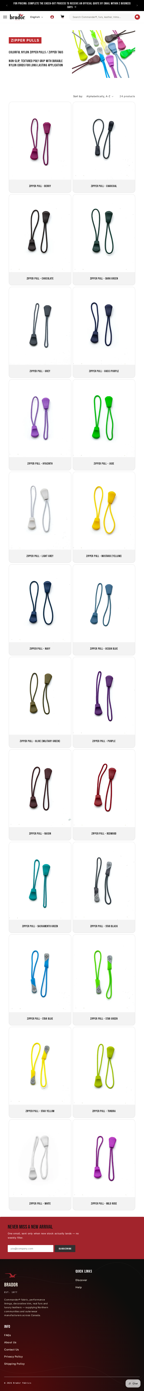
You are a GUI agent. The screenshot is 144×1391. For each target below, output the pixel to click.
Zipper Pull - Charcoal (104, 186)
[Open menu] (5, 17)
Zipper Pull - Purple (104, 741)
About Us (10, 1342)
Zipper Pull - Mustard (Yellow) (104, 556)
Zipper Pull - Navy (40, 648)
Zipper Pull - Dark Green (104, 278)
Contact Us (11, 1349)
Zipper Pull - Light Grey (40, 556)
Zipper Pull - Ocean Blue (104, 648)
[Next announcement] (137, 5)
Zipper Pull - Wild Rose (104, 1203)
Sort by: (78, 96)
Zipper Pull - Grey (40, 371)
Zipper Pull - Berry (40, 186)
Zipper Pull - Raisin (40, 833)
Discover (81, 1280)
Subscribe (65, 1248)
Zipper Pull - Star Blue (40, 1018)
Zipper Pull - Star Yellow (40, 1111)
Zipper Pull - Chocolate (40, 278)
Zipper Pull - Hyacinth (40, 463)
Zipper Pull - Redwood (103, 833)
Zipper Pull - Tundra (104, 1111)
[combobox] (103, 17)
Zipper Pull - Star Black (104, 926)
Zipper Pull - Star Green (104, 1018)
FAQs (7, 1335)
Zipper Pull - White (40, 1203)
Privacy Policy (13, 1356)
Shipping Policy (14, 1363)
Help (79, 1287)
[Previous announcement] (7, 5)
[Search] (137, 17)
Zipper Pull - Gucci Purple (104, 371)
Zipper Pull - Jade (104, 463)
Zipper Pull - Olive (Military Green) (40, 741)
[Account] (52, 17)
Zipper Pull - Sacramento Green (40, 926)
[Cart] (62, 17)
